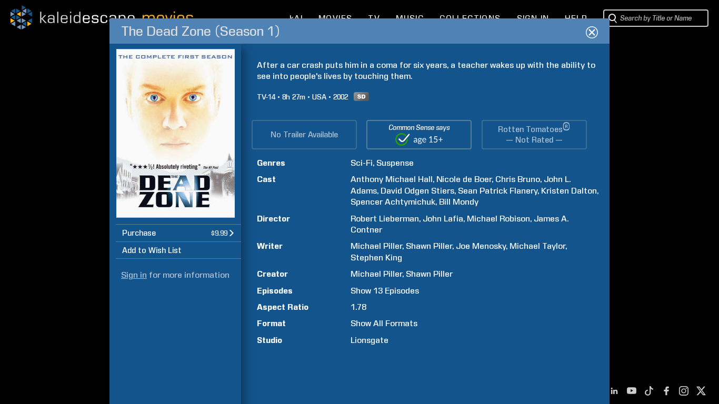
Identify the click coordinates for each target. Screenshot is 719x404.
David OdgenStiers (417, 191)
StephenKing (376, 257)
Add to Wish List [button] (152, 250)
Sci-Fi (362, 163)
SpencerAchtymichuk (393, 202)
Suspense (395, 163)
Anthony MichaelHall (392, 179)
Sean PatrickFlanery (497, 191)
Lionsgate (369, 340)
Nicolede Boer (464, 179)
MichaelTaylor (537, 246)
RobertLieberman (385, 219)
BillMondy (458, 202)
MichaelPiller (376, 246)
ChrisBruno (517, 179)
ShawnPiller (429, 246)
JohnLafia (443, 219)
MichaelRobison (498, 219)
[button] (178, 232)
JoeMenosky (481, 246)
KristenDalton (569, 191)
